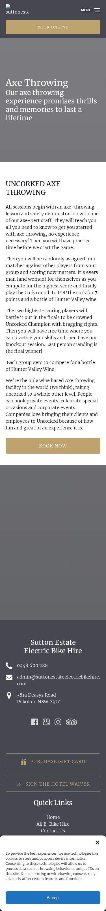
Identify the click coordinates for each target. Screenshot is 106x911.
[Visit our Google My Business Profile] (46, 722)
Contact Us (53, 831)
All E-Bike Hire (53, 824)
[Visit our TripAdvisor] (71, 722)
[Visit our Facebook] (34, 722)
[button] (97, 842)
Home (53, 817)
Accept (53, 897)
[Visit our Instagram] (58, 722)
